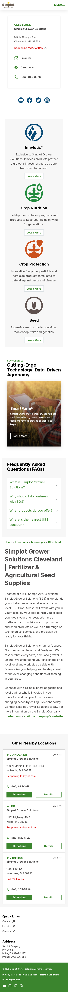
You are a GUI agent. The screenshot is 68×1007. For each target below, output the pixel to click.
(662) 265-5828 (20, 889)
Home (8, 542)
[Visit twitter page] (38, 100)
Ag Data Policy (30, 975)
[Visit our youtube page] (21, 100)
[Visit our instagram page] (47, 100)
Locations (21, 542)
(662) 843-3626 (31, 77)
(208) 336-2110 (18, 956)
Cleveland (54, 542)
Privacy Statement (11, 975)
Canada (6, 921)
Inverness (14, 857)
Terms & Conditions (49, 975)
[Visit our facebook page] (29, 100)
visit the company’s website (43, 716)
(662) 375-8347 (20, 838)
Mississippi (38, 542)
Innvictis (6, 926)
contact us (12, 716)
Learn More (34, 176)
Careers (6, 931)
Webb (10, 806)
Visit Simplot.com (11, 979)
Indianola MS (17, 754)
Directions (27, 67)
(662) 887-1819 (20, 786)
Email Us (26, 58)
